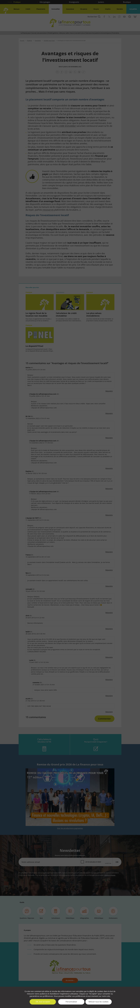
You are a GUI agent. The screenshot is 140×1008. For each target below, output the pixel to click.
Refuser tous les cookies (98, 1001)
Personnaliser (71, 1001)
